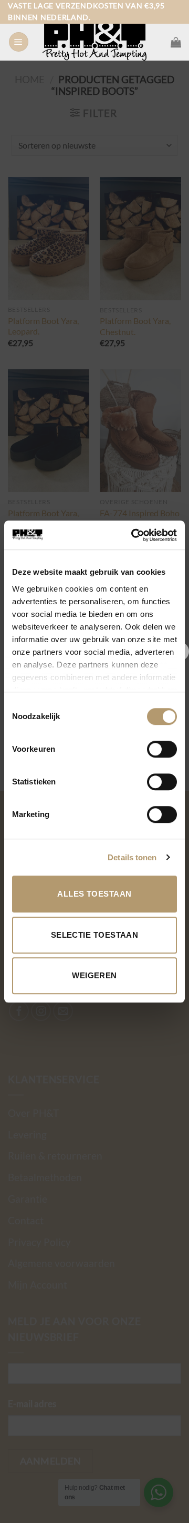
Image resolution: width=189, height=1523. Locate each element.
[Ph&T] (94, 42)
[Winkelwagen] (176, 42)
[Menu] (18, 42)
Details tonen (132, 857)
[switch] (162, 749)
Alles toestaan (94, 893)
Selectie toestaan (95, 934)
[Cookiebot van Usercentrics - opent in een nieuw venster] (133, 535)
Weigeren (94, 975)
